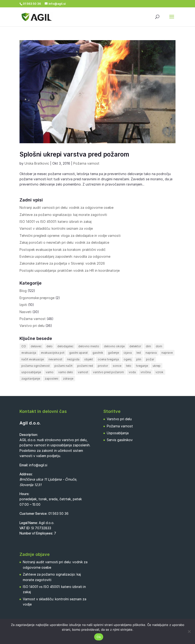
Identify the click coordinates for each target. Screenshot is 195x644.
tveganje (142, 365)
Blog (23, 291)
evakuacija (28, 352)
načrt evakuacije (32, 359)
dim (148, 346)
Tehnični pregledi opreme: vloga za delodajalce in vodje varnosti (70, 236)
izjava (128, 352)
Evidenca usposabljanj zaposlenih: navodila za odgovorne (65, 256)
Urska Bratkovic (36, 163)
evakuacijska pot (52, 352)
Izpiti (23, 305)
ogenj (128, 359)
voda (132, 372)
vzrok (159, 372)
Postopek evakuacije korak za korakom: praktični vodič (63, 250)
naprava (151, 352)
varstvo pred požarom (108, 372)
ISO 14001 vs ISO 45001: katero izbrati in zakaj (56, 221)
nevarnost (55, 359)
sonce (117, 365)
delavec (36, 346)
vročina (146, 372)
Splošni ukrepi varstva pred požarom (74, 154)
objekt (88, 359)
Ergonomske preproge (37, 298)
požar (150, 359)
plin (138, 359)
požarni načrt (63, 365)
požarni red (85, 365)
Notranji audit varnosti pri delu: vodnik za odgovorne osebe (66, 207)
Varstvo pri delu (32, 326)
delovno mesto (88, 346)
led (138, 352)
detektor (135, 346)
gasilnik (98, 352)
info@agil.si (38, 465)
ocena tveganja (108, 359)
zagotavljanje (30, 378)
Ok (99, 637)
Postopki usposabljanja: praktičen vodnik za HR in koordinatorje (70, 270)
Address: (26, 474)
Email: (24, 465)
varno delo (65, 372)
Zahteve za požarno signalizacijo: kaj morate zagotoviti (63, 215)
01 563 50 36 (58, 513)
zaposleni (51, 378)
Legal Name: (29, 523)
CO (23, 346)
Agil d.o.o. (30, 422)
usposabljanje (31, 372)
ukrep (157, 365)
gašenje (113, 352)
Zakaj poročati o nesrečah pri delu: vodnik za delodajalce (64, 242)
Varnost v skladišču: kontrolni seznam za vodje (56, 228)
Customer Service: (33, 513)
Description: (29, 435)
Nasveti (25, 312)
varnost (83, 372)
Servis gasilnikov (120, 440)
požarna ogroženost (35, 365)
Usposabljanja (118, 433)
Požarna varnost (86, 163)
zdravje (68, 378)
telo (128, 365)
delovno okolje (114, 346)
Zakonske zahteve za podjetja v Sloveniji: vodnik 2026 (62, 263)
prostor (103, 365)
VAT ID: (25, 528)
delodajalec (65, 346)
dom (159, 346)
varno (50, 372)
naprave (167, 352)
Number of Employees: (36, 533)
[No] (189, 631)
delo (49, 346)
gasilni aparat (78, 352)
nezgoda (73, 359)
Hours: (24, 494)
